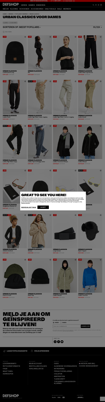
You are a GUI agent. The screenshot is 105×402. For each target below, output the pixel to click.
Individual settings (28, 207)
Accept (43, 207)
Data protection (25, 203)
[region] (53, 201)
